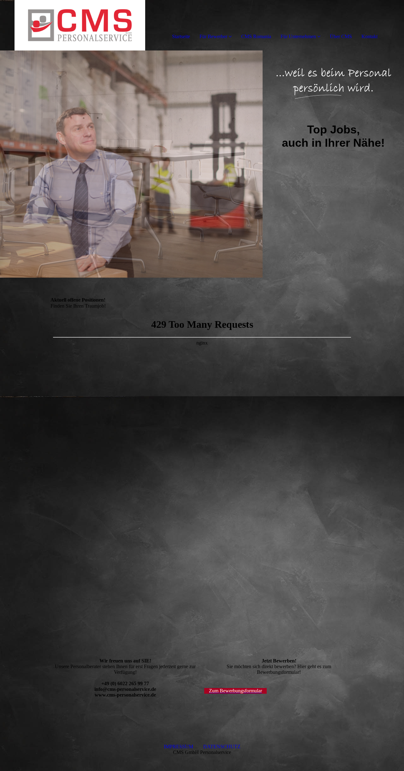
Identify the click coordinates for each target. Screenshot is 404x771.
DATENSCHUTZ (222, 746)
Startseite (181, 36)
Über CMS (341, 36)
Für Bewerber (213, 36)
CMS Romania (256, 36)
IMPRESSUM (183, 746)
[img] (72, 25)
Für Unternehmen (298, 36)
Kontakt (369, 36)
